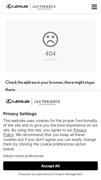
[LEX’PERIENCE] (31, 10)
